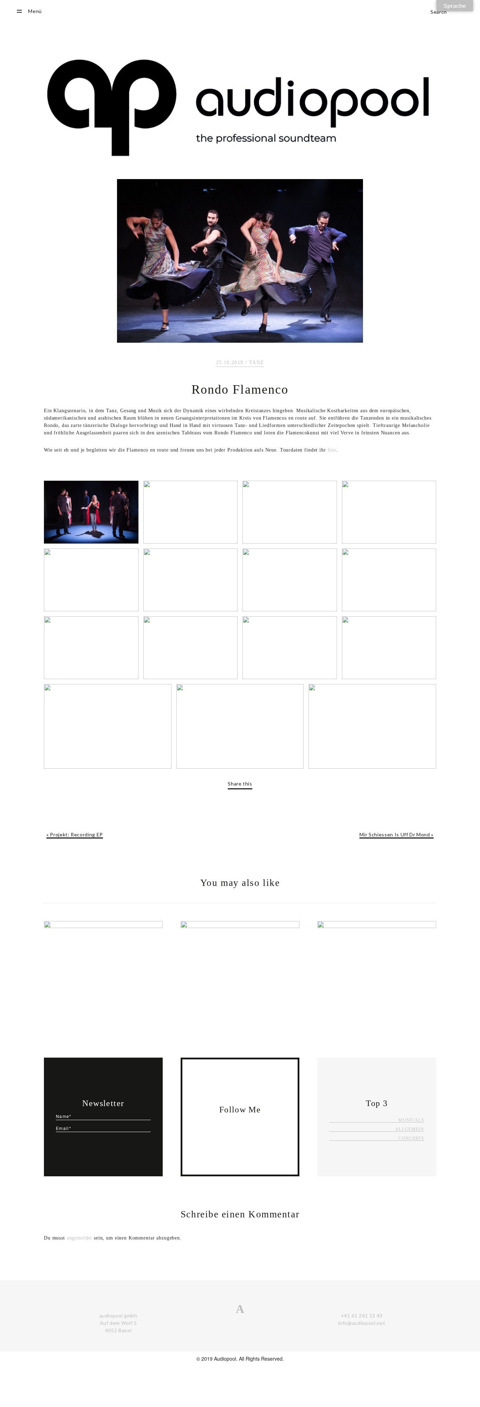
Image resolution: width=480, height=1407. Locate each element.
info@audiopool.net (361, 1323)
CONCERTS (411, 1138)
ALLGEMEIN (409, 1129)
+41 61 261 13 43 (362, 1316)
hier (332, 450)
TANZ (256, 362)
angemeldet (79, 1238)
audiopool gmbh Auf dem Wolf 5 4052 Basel (118, 1323)
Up (456, 1368)
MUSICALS (411, 1120)
